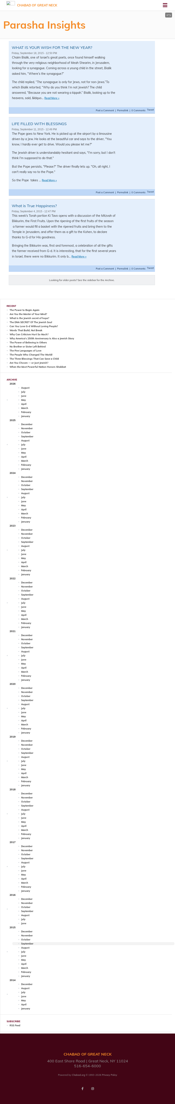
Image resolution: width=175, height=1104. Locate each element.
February (26, 412)
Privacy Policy (109, 1074)
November (27, 428)
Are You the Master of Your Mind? (28, 314)
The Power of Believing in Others (28, 342)
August (25, 387)
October (25, 432)
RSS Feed (15, 1025)
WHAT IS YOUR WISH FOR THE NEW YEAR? (52, 47)
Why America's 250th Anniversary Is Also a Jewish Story (42, 338)
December (26, 424)
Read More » (51, 98)
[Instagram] (93, 1089)
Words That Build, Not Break (26, 330)
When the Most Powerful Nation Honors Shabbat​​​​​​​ (38, 366)
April (23, 404)
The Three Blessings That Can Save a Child (34, 358)
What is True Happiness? (34, 205)
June (23, 395)
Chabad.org (78, 1074)
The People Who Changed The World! (31, 354)
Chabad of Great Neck (37, 5)
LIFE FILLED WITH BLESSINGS (39, 123)
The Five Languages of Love (25, 350)
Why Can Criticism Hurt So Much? (29, 334)
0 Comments (138, 110)
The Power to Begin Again (24, 310)
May (23, 399)
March (24, 408)
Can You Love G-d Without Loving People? (34, 326)
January (25, 416)
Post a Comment (105, 110)
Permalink (122, 110)
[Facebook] (82, 1089)
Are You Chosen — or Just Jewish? (29, 362)
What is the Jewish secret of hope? (29, 318)
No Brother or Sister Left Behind (28, 346)
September (27, 436)
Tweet (150, 109)
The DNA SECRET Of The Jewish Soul (31, 322)
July (23, 391)
